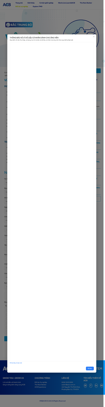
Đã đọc (90, 368)
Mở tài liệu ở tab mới (16, 363)
